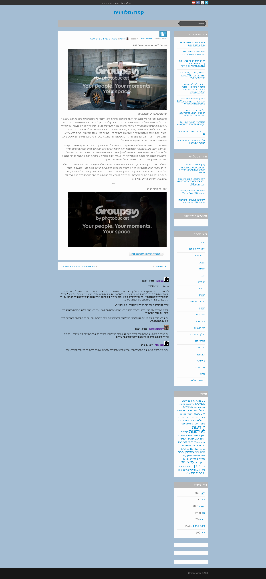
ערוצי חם (187, 461)
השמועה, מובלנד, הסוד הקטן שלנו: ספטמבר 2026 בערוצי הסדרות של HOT (192, 75)
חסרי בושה (200, 314)
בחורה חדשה (186, 417)
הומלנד (202, 268)
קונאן (180, 469)
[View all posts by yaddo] (127, 38)
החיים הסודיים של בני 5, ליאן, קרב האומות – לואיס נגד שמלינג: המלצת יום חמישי (191, 63)
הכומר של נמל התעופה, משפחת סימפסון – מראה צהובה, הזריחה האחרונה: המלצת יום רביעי (193, 87)
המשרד (202, 294)
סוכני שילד (200, 347)
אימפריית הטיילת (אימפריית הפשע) (145, 253)
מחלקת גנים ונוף (197, 334)
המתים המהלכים (197, 301)
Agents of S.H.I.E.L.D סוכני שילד (193, 402)
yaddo (123, 38)
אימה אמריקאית (199, 407)
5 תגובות (93, 38)
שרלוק (202, 373)
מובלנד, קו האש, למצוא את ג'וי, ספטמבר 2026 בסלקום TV (191, 123)
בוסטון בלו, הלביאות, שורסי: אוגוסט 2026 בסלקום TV (192, 192)
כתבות (114, 38)
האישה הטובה (187, 423)
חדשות (202, 506)
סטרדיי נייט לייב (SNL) (194, 458)
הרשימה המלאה (197, 380)
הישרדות (197, 435)
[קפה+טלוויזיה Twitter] (206, 2)
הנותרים (201, 281)
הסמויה (201, 288)
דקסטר (202, 261)
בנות (179, 417)
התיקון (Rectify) (199, 442)
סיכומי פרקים (104, 38)
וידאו (203, 492)
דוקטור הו (186, 420)
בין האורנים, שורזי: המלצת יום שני (191, 132)
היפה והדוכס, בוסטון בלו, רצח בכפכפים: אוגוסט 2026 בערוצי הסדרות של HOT (191, 181)
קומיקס (186, 469)
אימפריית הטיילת (197, 248)
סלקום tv (200, 462)
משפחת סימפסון (199, 455)
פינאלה (185, 466)
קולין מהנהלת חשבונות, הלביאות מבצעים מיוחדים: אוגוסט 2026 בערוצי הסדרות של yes (192, 168)
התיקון (202, 307)
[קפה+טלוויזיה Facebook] (198, 2)
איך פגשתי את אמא (186, 403)
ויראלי (190, 441)
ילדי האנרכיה (199, 327)
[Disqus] (114, 314)
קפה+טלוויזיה (129, 12)
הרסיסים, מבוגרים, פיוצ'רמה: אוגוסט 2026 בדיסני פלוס (191, 201)
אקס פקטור (199, 413)
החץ (203, 275)
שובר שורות (200, 367)
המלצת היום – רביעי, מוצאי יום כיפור (78, 266)
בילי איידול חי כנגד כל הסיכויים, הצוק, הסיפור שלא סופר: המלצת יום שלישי (192, 113)
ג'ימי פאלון (196, 420)
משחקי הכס (200, 340)
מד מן (202, 242)
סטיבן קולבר (186, 455)
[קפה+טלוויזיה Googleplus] (193, 2)
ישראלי (202, 448)
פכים (203, 532)
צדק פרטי (201, 353)
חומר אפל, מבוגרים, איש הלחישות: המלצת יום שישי (193, 53)
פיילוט (190, 466)
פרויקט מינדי (161, 266)
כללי (203, 512)
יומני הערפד (199, 321)
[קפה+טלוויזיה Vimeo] (202, 2)
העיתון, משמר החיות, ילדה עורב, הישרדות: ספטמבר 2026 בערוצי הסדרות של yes (191, 101)
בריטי (203, 420)
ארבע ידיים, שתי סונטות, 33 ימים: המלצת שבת (192, 44)
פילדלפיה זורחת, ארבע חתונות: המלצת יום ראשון (191, 141)
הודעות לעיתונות (197, 429)
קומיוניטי (201, 360)
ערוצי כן (199, 465)
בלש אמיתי (200, 255)
